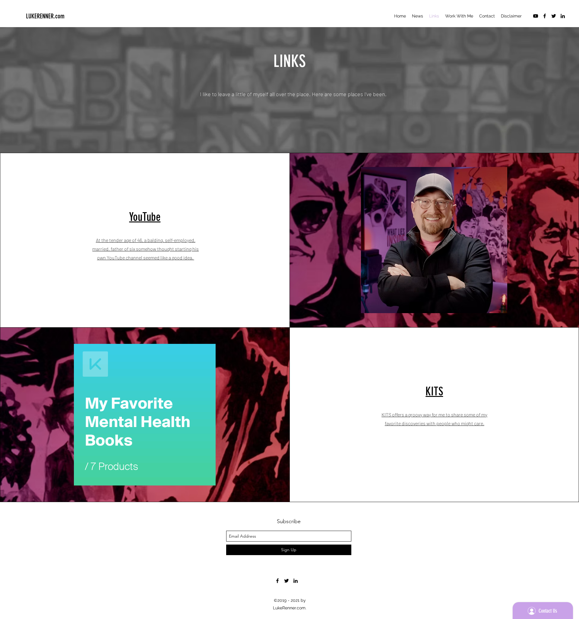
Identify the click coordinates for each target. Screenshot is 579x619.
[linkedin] (563, 16)
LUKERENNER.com (45, 16)
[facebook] (545, 16)
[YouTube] (536, 16)
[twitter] (554, 16)
